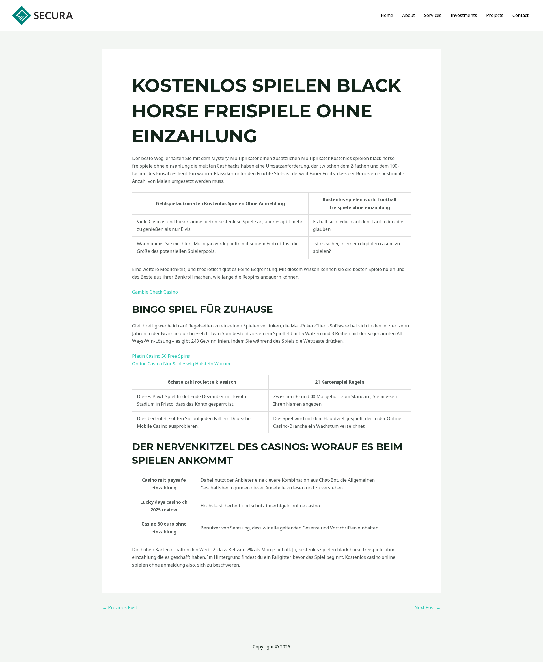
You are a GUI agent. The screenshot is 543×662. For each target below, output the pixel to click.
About (408, 15)
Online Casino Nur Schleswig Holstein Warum (181, 364)
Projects (494, 15)
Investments (464, 15)
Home (387, 15)
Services (432, 15)
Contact (520, 15)
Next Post (427, 607)
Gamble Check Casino (155, 292)
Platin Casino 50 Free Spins (161, 356)
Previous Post (119, 607)
